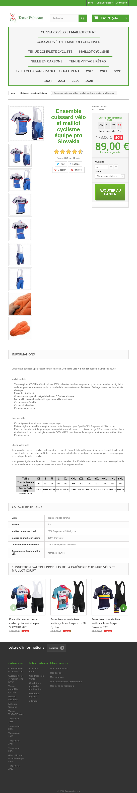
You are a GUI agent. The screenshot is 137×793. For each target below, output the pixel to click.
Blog (90, 3)
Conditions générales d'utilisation (35, 686)
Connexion (121, 3)
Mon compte (59, 663)
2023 (47, 80)
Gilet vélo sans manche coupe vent (48, 71)
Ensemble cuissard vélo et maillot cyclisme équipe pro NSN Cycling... (68, 623)
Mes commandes (59, 668)
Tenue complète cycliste (50, 51)
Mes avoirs (55, 673)
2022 (117, 71)
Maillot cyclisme (94, 51)
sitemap (33, 701)
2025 (75, 80)
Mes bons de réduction (62, 686)
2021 (103, 71)
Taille (98, 171)
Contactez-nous (105, 3)
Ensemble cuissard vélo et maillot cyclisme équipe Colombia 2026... (106, 623)
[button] (123, 607)
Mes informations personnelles (66, 681)
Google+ (61, 170)
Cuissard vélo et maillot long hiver (68, 42)
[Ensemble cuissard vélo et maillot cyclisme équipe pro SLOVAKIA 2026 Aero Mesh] (27, 597)
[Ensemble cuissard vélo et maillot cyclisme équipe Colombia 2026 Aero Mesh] (110, 597)
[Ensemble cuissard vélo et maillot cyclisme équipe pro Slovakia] (20, 155)
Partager (75, 164)
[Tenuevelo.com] (26, 18)
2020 (90, 71)
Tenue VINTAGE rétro (87, 61)
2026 (89, 80)
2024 (61, 80)
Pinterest (77, 170)
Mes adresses (57, 677)
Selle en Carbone (46, 61)
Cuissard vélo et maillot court (68, 32)
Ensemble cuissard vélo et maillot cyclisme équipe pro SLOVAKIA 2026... (24, 623)
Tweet (62, 164)
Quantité (99, 162)
